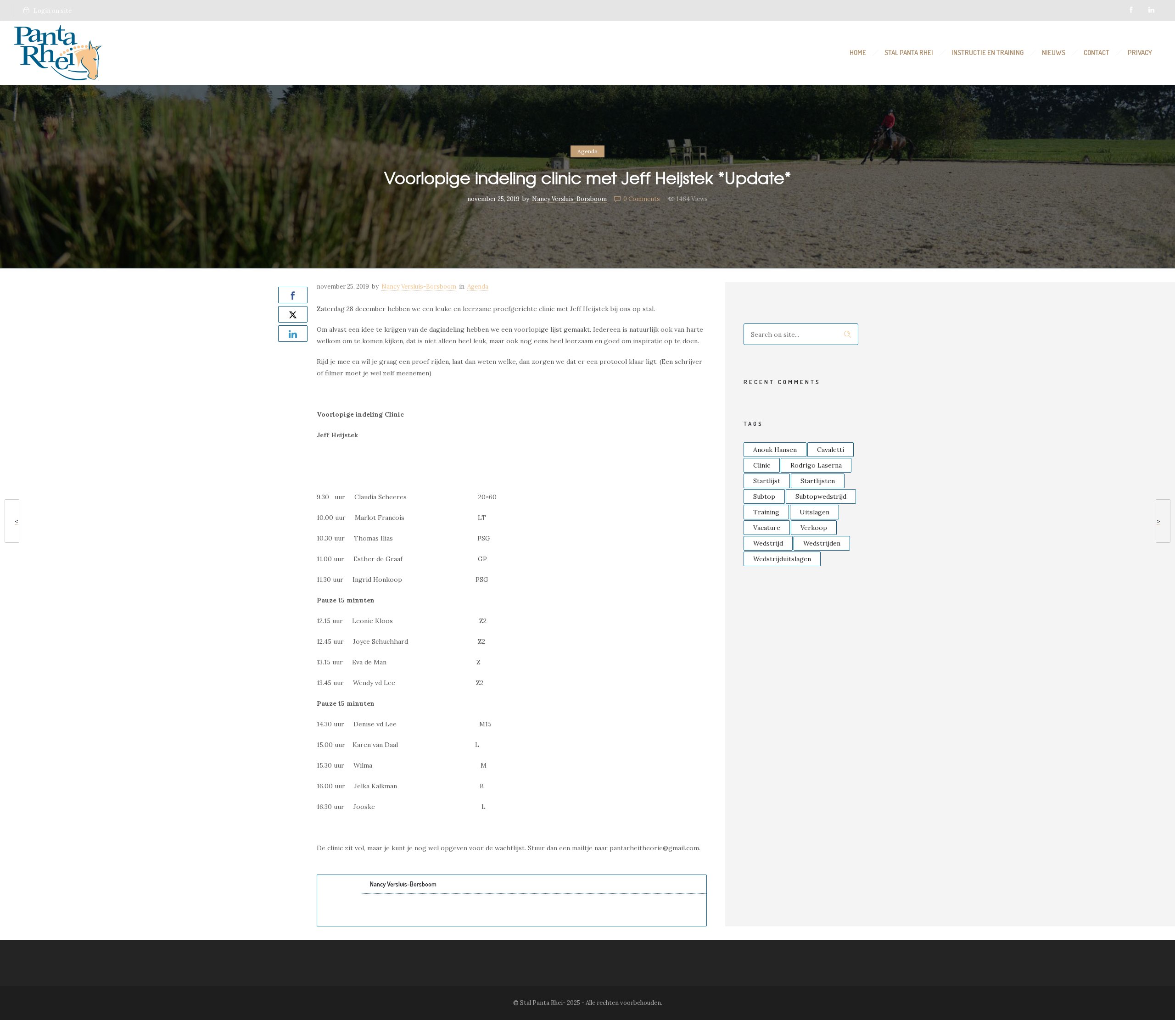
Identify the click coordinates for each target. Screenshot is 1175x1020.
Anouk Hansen (775, 450)
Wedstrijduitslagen (782, 559)
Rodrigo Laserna (816, 465)
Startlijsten (817, 481)
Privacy (1140, 52)
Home (858, 52)
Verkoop (813, 528)
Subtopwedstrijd (820, 496)
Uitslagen (814, 512)
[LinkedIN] (1151, 10)
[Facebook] (1131, 10)
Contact (1096, 52)
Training (766, 512)
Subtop (764, 496)
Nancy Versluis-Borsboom (569, 199)
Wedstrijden (821, 543)
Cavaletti (830, 450)
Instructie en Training (987, 52)
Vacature (766, 528)
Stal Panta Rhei (908, 52)
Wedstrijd (768, 543)
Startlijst (766, 481)
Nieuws (1053, 52)
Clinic (761, 465)
